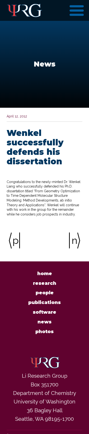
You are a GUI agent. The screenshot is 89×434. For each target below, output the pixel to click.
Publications (44, 302)
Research (44, 283)
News (44, 322)
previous (16, 240)
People (45, 292)
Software (44, 312)
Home (44, 273)
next (75, 240)
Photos (44, 331)
